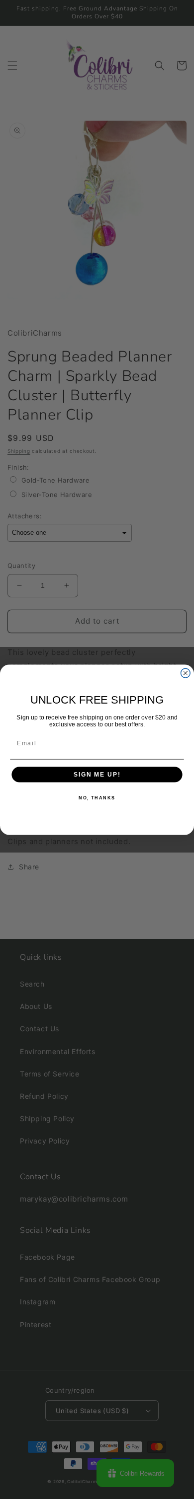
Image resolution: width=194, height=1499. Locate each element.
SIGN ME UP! (97, 774)
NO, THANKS (97, 797)
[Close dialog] (185, 673)
